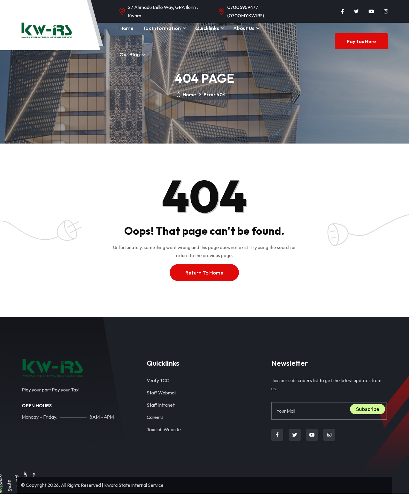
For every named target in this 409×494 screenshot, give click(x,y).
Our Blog (129, 54)
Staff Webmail (161, 393)
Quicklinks (207, 28)
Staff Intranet (161, 405)
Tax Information (162, 28)
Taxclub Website (164, 429)
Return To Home (204, 272)
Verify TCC (158, 380)
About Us (243, 28)
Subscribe (367, 409)
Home (126, 28)
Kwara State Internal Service (133, 485)
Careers (155, 417)
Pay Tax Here (361, 41)
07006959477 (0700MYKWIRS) (245, 11)
